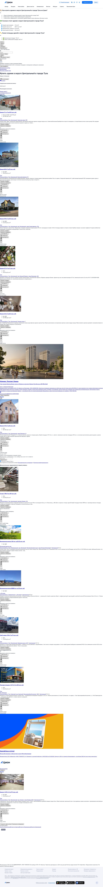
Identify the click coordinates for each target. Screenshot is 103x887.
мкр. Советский (19, 694)
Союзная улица (21, 321)
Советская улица (21, 120)
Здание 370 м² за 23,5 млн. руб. (8, 218)
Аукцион (54, 869)
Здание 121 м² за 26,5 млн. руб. (8, 314)
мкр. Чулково (21, 799)
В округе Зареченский (36, 827)
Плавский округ (11, 594)
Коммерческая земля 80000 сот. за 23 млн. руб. (12, 588)
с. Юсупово (18, 594)
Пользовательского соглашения (25, 462)
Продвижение (39, 871)
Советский (13, 694)
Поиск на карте (39, 869)
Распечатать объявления (18, 824)
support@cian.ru (16, 877)
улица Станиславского (31, 226)
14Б (37, 694)
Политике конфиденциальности (89, 876)
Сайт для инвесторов (25, 872)
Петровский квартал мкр (32, 547)
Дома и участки (30, 6)
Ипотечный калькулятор (73, 871)
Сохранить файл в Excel (6, 824)
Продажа (13, 6)
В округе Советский (15, 827)
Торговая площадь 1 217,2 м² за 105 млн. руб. (12, 685)
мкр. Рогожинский (22, 226)
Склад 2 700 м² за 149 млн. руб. (8, 493)
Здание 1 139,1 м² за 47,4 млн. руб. (9, 792)
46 (27, 177)
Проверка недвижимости (89, 871)
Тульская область (4, 120)
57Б (26, 120)
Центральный (14, 120)
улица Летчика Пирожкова (44, 547)
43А (38, 276)
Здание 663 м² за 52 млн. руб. (7, 169)
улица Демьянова (32, 276)
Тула (9, 120)
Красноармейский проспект (30, 694)
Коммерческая (40, 6)
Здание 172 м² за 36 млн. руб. (7, 426)
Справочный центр (9, 869)
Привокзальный (14, 547)
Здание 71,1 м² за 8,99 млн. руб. (8, 112)
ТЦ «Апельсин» (3, 692)
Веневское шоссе (22, 643)
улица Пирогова (21, 433)
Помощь (54, 871)
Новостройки (21, 6)
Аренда (6, 6)
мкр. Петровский (22, 547)
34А (32, 799)
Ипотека (48, 6)
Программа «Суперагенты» (90, 869)
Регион (2, 54)
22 (25, 433)
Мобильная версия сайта (41, 882)
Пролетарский (14, 643)
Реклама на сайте (24, 871)
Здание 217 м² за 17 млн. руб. (7, 268)
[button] (51, 12)
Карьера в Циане (8, 872)
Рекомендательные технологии (42, 877)
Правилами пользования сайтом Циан (18, 876)
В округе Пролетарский (5, 827)
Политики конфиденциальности (40, 462)
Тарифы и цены (8, 871)
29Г (27, 643)
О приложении (51, 882)
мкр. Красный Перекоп (23, 276)
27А (27, 501)
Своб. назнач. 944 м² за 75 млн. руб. (9, 635)
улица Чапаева (27, 799)
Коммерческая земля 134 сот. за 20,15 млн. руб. (12, 541)
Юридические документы (26, 869)
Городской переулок (22, 177)
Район (6, 54)
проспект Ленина (21, 501)
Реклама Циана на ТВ (73, 869)
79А (38, 226)
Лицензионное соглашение (45, 876)
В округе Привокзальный (25, 827)
